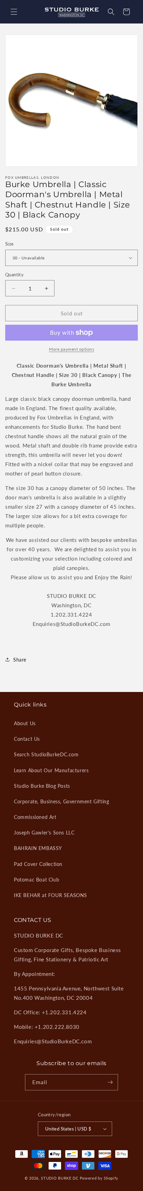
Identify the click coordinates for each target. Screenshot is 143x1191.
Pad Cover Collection (38, 864)
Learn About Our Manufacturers (51, 770)
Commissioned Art (35, 817)
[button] (14, 11)
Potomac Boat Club (36, 880)
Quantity (14, 274)
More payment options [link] (71, 349)
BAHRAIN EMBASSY (38, 848)
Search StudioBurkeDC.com (46, 754)
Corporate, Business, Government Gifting (61, 801)
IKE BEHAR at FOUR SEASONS (50, 895)
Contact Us (27, 739)
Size (9, 244)
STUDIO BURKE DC (59, 1178)
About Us (25, 723)
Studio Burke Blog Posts (42, 786)
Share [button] (19, 660)
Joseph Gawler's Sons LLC (44, 832)
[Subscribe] (110, 1082)
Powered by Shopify (99, 1178)
